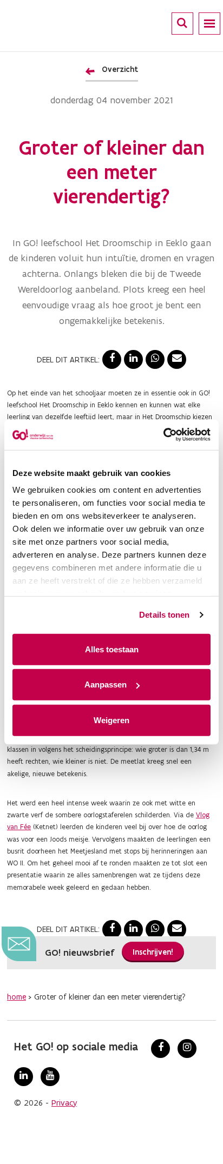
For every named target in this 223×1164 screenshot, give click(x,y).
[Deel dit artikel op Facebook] (111, 359)
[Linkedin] (23, 1076)
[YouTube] (50, 1076)
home (16, 997)
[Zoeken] (182, 23)
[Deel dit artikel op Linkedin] (133, 359)
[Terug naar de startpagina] (56, 24)
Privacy (64, 1102)
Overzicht (120, 69)
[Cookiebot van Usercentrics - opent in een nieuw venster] (163, 435)
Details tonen (164, 614)
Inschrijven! (153, 952)
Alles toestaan (112, 648)
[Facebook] (160, 1048)
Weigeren (111, 719)
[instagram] (187, 1048)
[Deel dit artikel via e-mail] (176, 359)
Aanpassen (105, 684)
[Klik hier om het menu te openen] (209, 23)
